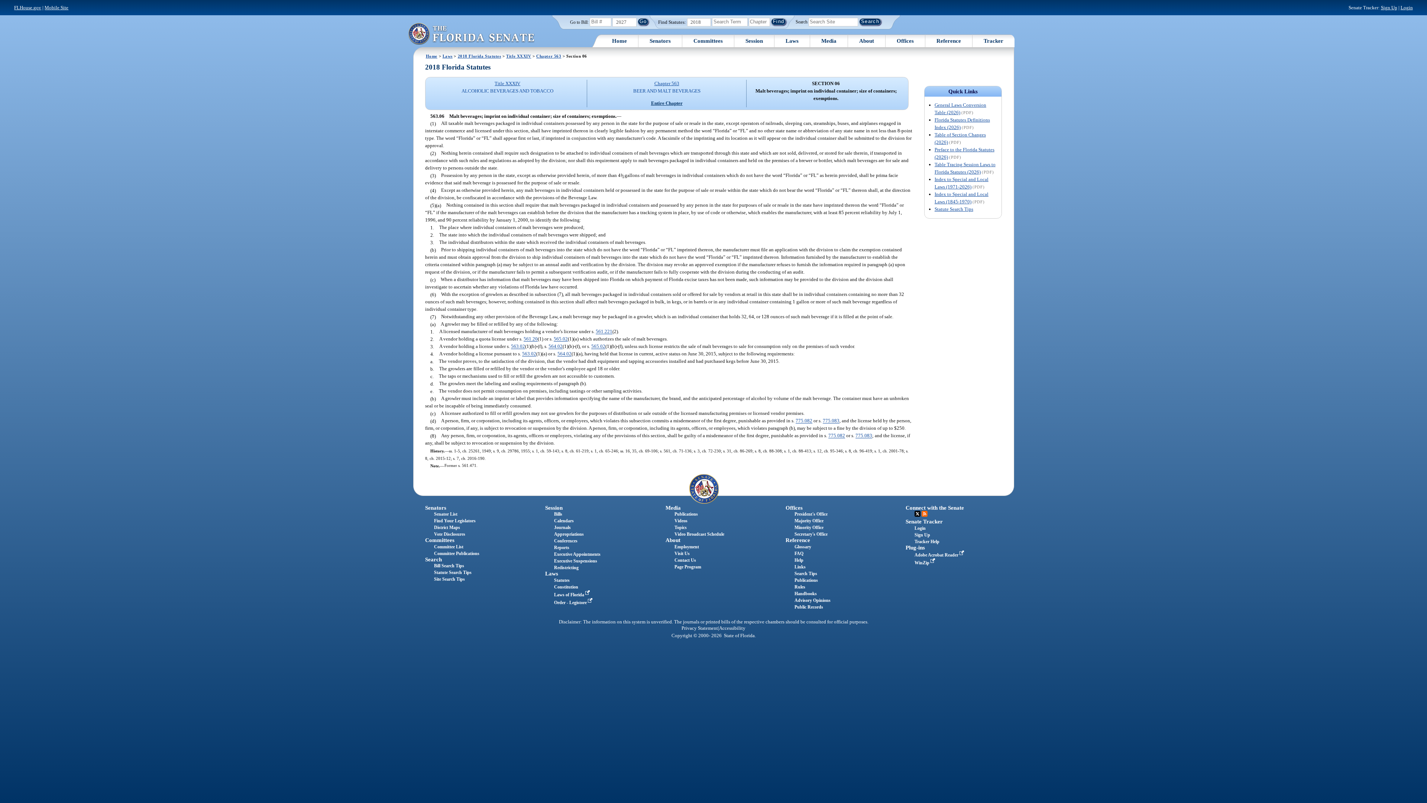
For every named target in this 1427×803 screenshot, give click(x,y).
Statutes (562, 580)
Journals (562, 527)
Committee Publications (456, 553)
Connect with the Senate (935, 508)
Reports (561, 547)
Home (619, 41)
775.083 (831, 421)
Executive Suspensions (575, 561)
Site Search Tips (449, 579)
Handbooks (806, 593)
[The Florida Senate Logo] (471, 34)
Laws (792, 41)
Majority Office (809, 520)
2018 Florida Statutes (479, 56)
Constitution (566, 587)
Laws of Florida (569, 594)
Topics (680, 527)
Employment (686, 546)
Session (754, 41)
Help (799, 560)
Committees (708, 41)
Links (800, 567)
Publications (686, 514)
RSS (925, 514)
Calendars (564, 520)
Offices (905, 41)
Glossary (803, 546)
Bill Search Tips (449, 565)
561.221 (604, 332)
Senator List (445, 514)
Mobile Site (56, 7)
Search (802, 21)
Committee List (448, 546)
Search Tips (806, 573)
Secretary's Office (811, 534)
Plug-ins (915, 548)
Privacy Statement (700, 628)
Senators (660, 41)
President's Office (811, 514)
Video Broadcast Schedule (699, 534)
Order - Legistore (571, 602)
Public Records (809, 607)
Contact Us (685, 560)
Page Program (687, 567)
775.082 (804, 421)
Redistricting (566, 567)
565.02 (561, 339)
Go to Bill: (579, 22)
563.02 (518, 346)
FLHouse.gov (27, 7)
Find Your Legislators (455, 520)
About (866, 41)
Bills (558, 514)
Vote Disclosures (449, 534)
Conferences (565, 541)
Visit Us (682, 553)
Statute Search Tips (954, 209)
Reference (948, 41)
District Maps (447, 527)
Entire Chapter (667, 103)
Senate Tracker (924, 522)
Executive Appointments (577, 554)
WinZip (923, 562)
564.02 (556, 346)
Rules (800, 587)
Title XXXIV (518, 56)
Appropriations (569, 534)
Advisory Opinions (813, 600)
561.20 (531, 339)
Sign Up (1389, 7)
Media (829, 41)
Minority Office (809, 527)
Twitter (917, 514)
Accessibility (732, 628)
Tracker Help (927, 541)
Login (1407, 7)
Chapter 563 (548, 56)
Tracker (993, 41)
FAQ (799, 553)
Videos (680, 520)
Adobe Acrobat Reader (937, 555)
